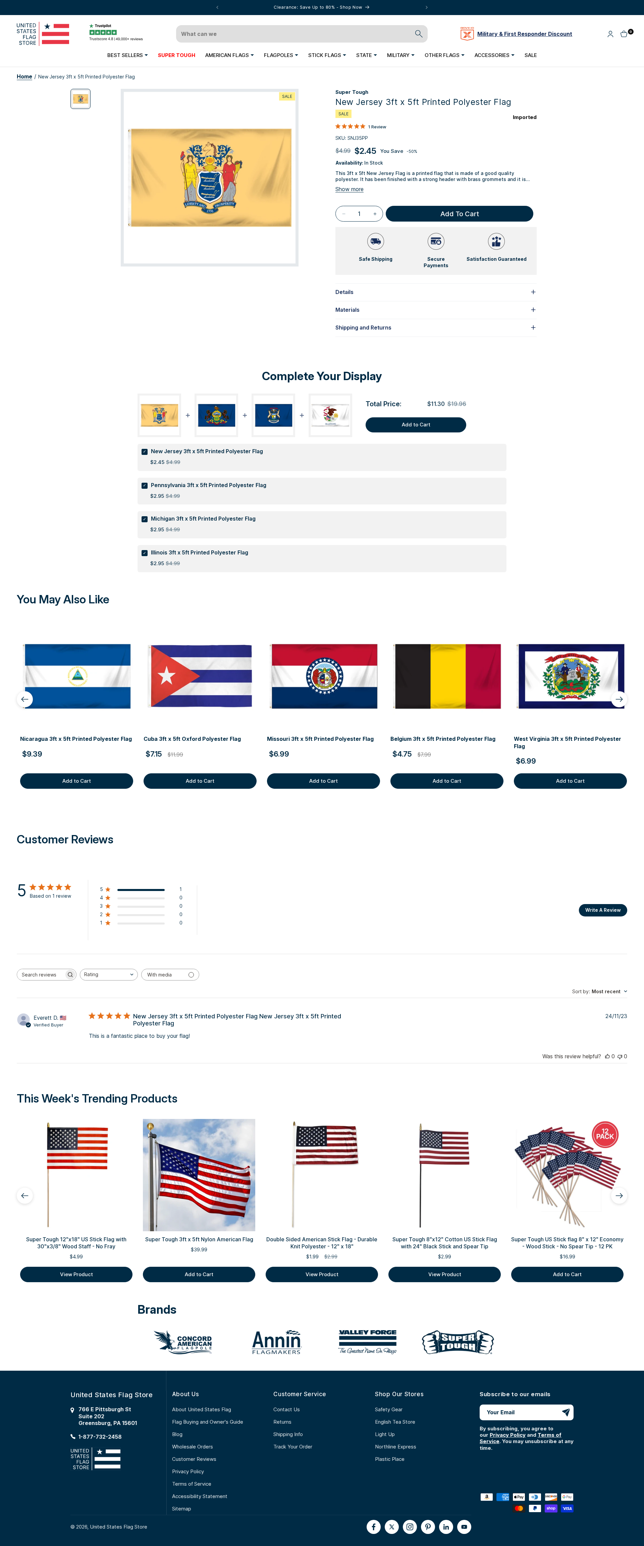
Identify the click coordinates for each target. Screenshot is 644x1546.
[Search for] (419, 33)
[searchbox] (40, 974)
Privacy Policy (188, 1471)
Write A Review (603, 910)
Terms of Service (191, 1484)
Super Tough (351, 92)
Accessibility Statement (199, 1496)
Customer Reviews (194, 1459)
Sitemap (181, 1508)
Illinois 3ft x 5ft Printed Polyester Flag (199, 552)
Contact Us (286, 1409)
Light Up (385, 1434)
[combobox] (109, 974)
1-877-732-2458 (100, 1436)
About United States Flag (201, 1409)
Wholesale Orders (192, 1446)
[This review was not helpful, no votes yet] (620, 1056)
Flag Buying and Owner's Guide (207, 1422)
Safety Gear (388, 1409)
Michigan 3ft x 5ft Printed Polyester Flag (203, 518)
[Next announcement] (426, 7)
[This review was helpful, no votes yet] (607, 1056)
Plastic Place (390, 1459)
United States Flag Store (118, 1527)
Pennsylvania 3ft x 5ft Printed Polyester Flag (208, 485)
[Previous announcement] (217, 7)
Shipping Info (288, 1434)
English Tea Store (395, 1422)
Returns (282, 1422)
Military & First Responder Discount (524, 34)
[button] (127, 55)
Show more (349, 189)
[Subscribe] (565, 1412)
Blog (177, 1434)
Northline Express (395, 1446)
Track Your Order (292, 1446)
